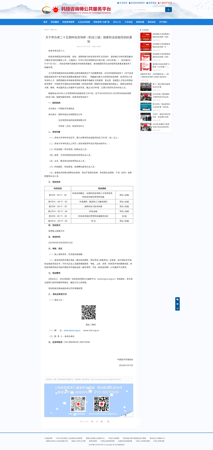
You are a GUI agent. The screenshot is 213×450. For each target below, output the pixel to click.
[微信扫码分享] (92, 421)
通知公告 (117, 22)
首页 (45, 22)
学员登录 (123, 3)
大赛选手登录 (165, 3)
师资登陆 (152, 3)
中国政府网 (48, 438)
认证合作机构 (84, 22)
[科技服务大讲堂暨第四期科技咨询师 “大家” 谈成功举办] (145, 54)
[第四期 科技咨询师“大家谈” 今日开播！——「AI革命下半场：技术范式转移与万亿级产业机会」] (145, 64)
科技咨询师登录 (137, 3)
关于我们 (163, 22)
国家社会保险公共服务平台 (95, 438)
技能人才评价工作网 (78, 441)
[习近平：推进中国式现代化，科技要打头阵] (145, 114)
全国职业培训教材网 (125, 441)
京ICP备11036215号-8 (97, 445)
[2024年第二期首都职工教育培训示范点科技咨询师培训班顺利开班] (145, 94)
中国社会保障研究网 (107, 441)
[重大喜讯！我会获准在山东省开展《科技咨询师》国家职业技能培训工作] (145, 104)
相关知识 (152, 22)
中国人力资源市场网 (143, 441)
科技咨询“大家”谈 (101, 22)
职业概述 (55, 22)
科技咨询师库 (68, 22)
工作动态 (129, 22)
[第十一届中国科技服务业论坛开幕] (145, 84)
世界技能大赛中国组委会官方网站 (134, 438)
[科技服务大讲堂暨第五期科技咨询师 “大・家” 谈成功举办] (145, 44)
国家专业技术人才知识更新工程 (57, 441)
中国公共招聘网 (113, 438)
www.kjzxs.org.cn (72, 330)
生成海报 (85, 421)
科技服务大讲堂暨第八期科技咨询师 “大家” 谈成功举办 (161, 37)
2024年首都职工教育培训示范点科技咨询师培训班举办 (161, 127)
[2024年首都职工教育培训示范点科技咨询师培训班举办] (145, 124)
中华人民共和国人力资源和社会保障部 (69, 438)
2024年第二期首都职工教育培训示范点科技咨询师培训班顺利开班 (161, 97)
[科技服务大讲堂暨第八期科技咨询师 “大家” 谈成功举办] (145, 34)
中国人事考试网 (158, 441)
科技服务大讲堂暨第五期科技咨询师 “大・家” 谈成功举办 (161, 47)
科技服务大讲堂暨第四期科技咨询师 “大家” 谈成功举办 (161, 57)
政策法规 (140, 22)
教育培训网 (93, 441)
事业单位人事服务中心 (157, 438)
